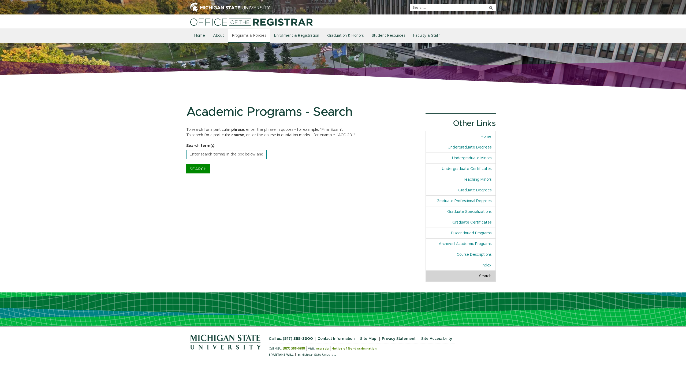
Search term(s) (200, 146)
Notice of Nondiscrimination (353, 348)
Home (199, 36)
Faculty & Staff (426, 36)
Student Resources (388, 36)
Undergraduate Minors (471, 158)
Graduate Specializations (469, 212)
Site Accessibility (436, 339)
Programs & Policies (249, 36)
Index (488, 265)
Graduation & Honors (345, 36)
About (218, 36)
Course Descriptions (474, 255)
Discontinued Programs (471, 233)
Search (485, 276)
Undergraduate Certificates (466, 169)
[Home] (251, 22)
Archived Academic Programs (465, 244)
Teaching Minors (477, 179)
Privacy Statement (399, 339)
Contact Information (336, 339)
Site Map (368, 339)
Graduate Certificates (471, 222)
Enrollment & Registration (296, 36)
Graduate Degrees (474, 190)
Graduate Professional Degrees (464, 201)
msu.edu (322, 348)
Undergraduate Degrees (469, 147)
